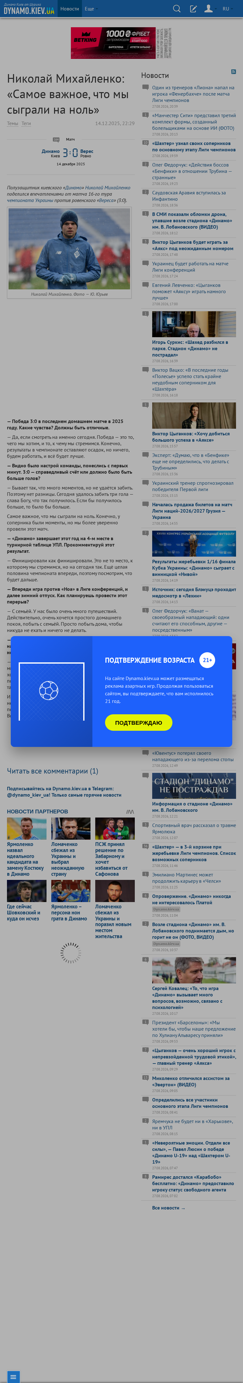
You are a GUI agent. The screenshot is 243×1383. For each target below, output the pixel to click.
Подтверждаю (138, 722)
